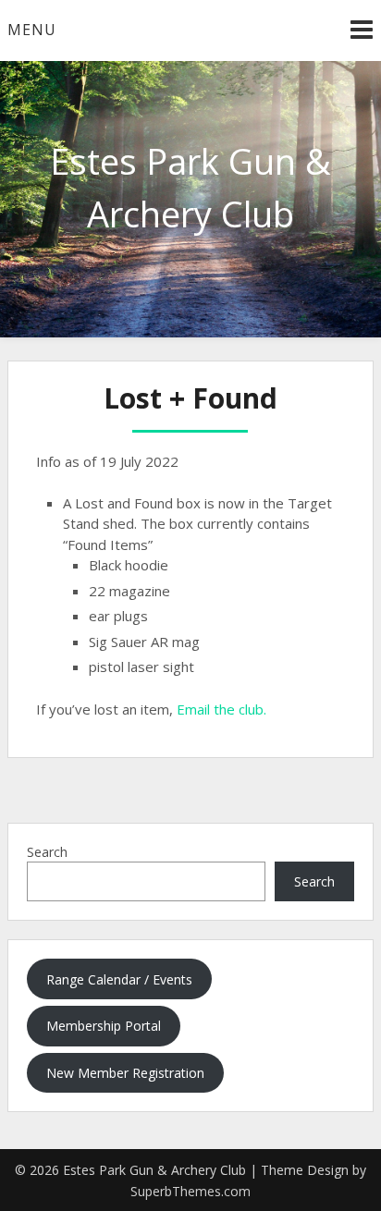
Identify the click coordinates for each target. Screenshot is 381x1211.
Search (47, 852)
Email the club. (221, 709)
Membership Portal (103, 1025)
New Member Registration (125, 1073)
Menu (31, 29)
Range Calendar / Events (119, 979)
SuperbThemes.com (190, 1191)
